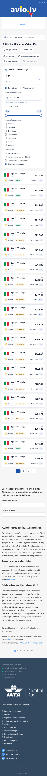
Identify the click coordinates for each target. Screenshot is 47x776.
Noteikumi (8, 737)
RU (42, 2)
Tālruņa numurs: (9, 500)
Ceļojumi (8, 714)
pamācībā (11, 579)
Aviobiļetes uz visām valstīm (16, 721)
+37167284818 (25, 643)
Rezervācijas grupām (12, 711)
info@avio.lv (38, 643)
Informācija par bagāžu (13, 734)
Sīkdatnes (8, 743)
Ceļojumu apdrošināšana (14, 717)
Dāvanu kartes (10, 727)
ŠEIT (10, 639)
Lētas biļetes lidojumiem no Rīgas (16, 704)
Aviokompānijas (11, 730)
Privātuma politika (11, 740)
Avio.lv (23, 24)
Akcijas (7, 724)
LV (40, 2)
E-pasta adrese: (9, 510)
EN (45, 2)
